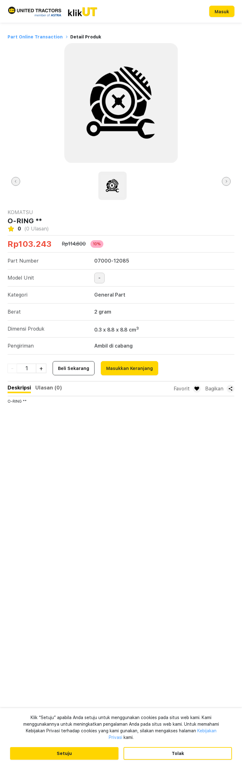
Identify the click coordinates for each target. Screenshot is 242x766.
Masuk (222, 11)
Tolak (178, 753)
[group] (112, 186)
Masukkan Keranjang (129, 368)
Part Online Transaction (35, 36)
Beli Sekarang (73, 368)
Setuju (64, 753)
